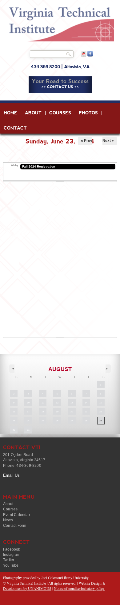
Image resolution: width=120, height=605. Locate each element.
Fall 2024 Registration (38, 166)
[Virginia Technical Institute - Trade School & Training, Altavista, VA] (60, 24)
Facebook (11, 549)
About (33, 113)
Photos (88, 113)
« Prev (86, 140)
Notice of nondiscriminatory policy (79, 588)
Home (10, 113)
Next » (108, 140)
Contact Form (14, 525)
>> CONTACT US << (60, 87)
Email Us (11, 475)
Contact (15, 128)
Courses (60, 113)
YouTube (10, 565)
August (60, 369)
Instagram (11, 554)
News (8, 520)
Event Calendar (16, 515)
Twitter (8, 560)
